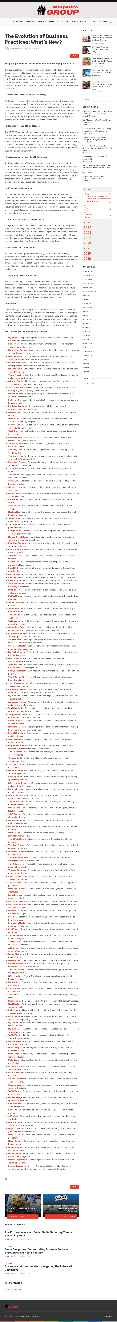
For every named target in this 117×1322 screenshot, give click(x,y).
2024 (87, 227)
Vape (84, 372)
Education (41, 22)
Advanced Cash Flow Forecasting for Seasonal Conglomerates (96, 177)
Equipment (86, 295)
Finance (51, 22)
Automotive (17, 22)
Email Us (108, 1316)
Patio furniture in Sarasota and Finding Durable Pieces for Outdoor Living (102, 61)
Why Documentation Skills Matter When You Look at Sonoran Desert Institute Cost (97, 167)
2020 (87, 248)
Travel (84, 368)
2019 (87, 253)
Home (67, 22)
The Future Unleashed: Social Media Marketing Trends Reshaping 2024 (38, 1234)
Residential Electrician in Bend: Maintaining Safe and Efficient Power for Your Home (102, 85)
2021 (87, 243)
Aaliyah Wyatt (17, 49)
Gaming (85, 323)
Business (29, 22)
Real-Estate (85, 22)
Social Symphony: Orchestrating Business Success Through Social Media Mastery (36, 1251)
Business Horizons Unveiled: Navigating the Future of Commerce (38, 1268)
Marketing (86, 344)
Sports (85, 360)
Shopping (97, 22)
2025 (87, 222)
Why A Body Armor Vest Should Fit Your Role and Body (101, 49)
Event (84, 299)
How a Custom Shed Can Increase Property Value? (94, 158)
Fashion (85, 303)
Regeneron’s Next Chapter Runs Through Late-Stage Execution (102, 72)
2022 (87, 238)
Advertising (86, 271)
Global (84, 327)
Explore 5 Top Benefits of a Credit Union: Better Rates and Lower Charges (102, 37)
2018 (87, 259)
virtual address (89, 383)
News (74, 22)
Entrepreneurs (87, 291)
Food (84, 315)
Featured (8, 31)
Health (59, 22)
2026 (87, 189)
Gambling (85, 319)
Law (83, 339)
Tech (84, 364)
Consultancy (87, 283)
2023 (87, 233)
